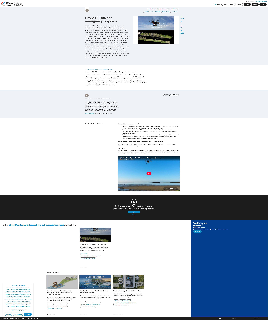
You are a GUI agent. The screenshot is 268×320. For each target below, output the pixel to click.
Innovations (3, 318)
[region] (18, 300)
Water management (173, 8)
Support (24, 318)
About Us (11, 318)
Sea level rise (64, 303)
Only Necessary (18, 314)
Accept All (27, 314)
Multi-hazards (151, 8)
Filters (218, 4)
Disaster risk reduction (162, 8)
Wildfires (129, 300)
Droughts (116, 300)
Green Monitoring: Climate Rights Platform (127, 291)
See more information (89, 113)
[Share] (181, 21)
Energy (56, 306)
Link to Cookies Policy (19, 310)
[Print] (181, 26)
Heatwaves (50, 303)
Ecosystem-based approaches (126, 302)
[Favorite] (181, 16)
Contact (30, 318)
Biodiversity (116, 302)
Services (17, 318)
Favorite (182, 18)
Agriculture (50, 306)
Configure (8, 314)
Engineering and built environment (55, 308)
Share (181, 23)
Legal (35, 318)
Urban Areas (88, 304)
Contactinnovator (182, 33)
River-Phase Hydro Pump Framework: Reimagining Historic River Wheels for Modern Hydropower (59, 292)
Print (181, 27)
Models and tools (166, 11)
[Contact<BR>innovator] (181, 31)
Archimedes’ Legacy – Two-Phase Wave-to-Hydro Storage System (94, 291)
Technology (175, 11)
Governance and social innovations (152, 11)
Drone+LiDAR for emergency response (93, 244)
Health (135, 302)
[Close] (32, 284)
